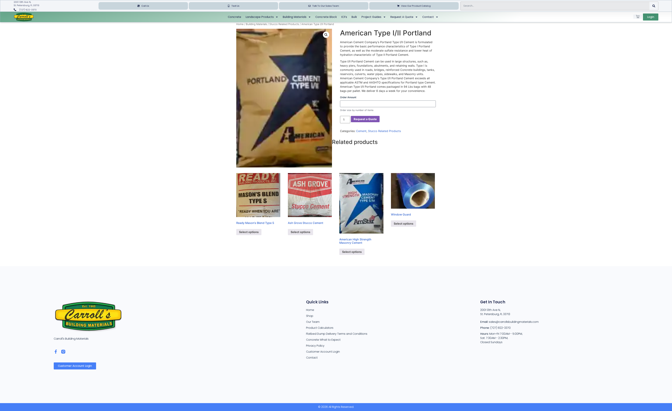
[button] (326, 35)
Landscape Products (260, 17)
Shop (309, 316)
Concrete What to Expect (323, 340)
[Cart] (637, 17)
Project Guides (371, 17)
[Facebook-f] (56, 352)
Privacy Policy (315, 346)
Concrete (234, 17)
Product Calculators (319, 328)
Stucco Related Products (284, 24)
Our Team (313, 322)
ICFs (344, 17)
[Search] (653, 6)
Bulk (354, 17)
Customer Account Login (323, 352)
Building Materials (294, 17)
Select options (249, 232)
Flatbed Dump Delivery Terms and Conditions (336, 334)
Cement (361, 131)
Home (240, 24)
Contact (428, 17)
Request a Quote (401, 17)
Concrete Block (326, 17)
